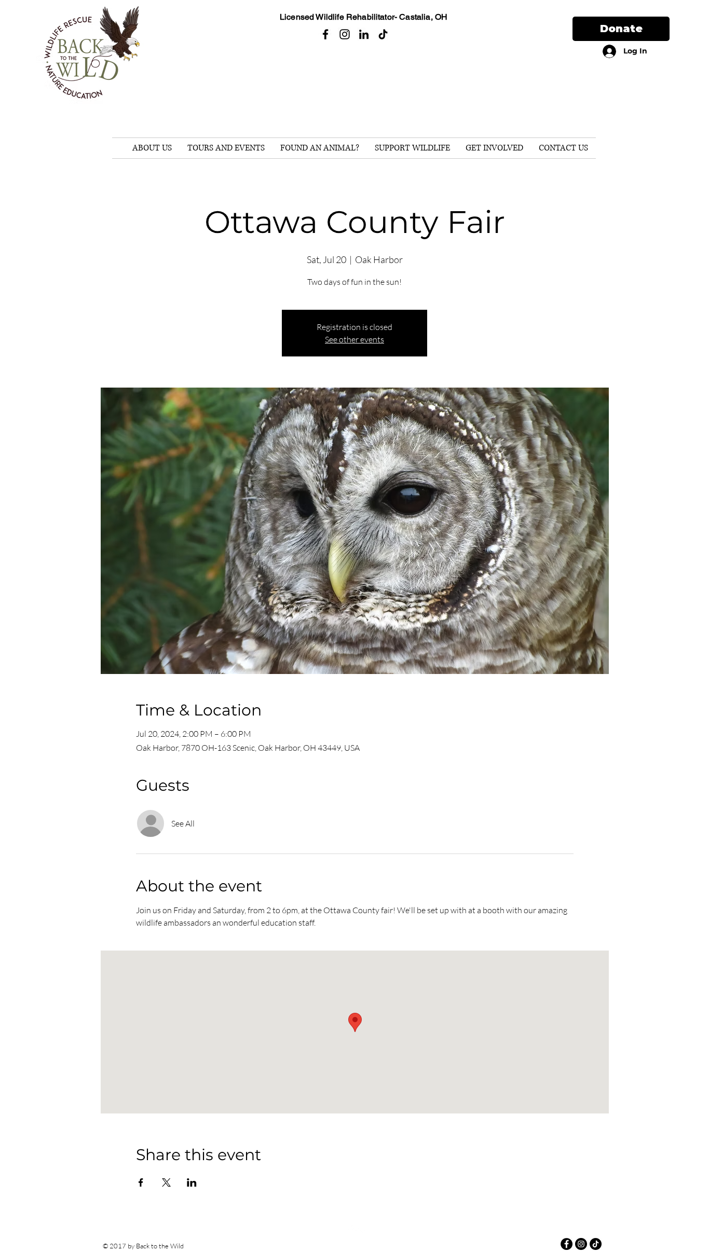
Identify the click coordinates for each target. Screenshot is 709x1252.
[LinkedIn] (364, 34)
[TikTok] (383, 34)
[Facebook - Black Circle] (566, 1244)
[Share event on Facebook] (141, 1182)
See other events (354, 339)
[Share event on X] (166, 1182)
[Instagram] (344, 34)
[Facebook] (325, 34)
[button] (152, 148)
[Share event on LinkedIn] (192, 1182)
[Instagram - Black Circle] (581, 1244)
